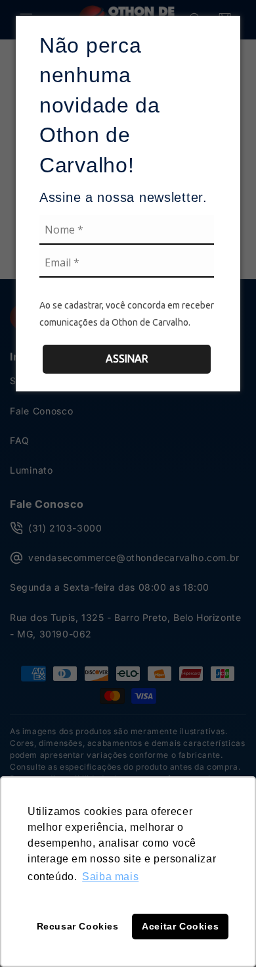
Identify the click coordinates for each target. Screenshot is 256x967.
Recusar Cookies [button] (78, 926)
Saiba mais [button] (110, 876)
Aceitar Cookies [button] (180, 926)
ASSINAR (127, 358)
